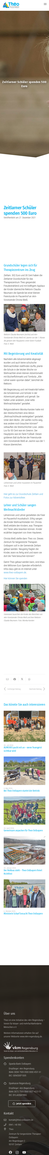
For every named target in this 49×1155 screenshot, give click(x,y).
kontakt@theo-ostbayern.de (21, 1119)
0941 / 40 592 (15, 1124)
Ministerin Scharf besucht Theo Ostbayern (23, 913)
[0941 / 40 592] (6, 1124)
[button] (45, 4)
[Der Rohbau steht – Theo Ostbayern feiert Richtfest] (24, 850)
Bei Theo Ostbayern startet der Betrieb (22, 790)
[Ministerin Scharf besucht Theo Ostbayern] (24, 893)
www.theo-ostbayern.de (15, 572)
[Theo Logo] (10, 5)
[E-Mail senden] (7, 679)
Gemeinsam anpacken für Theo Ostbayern (23, 830)
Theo (11, 1129)
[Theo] (6, 1129)
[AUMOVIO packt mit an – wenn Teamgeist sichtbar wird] (24, 726)
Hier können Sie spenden (15, 578)
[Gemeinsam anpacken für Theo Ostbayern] (24, 810)
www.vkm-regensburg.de (31, 1036)
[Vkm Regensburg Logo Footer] (21, 1047)
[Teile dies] (14, 679)
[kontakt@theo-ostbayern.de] (6, 1120)
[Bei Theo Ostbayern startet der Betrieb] (24, 771)
